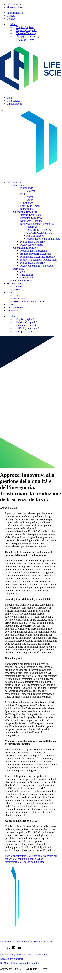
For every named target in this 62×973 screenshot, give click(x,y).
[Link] (9, 948)
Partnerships (26, 208)
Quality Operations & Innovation (37, 265)
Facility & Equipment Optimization (38, 259)
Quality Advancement (31, 244)
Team (16, 295)
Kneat (29, 196)
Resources (18, 268)
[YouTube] (19, 948)
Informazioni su (15, 12)
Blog (22, 271)
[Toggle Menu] (1, 110)
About (10, 292)
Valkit (29, 199)
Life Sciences (14, 4)
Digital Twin (26, 187)
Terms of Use (24, 954)
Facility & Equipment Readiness (37, 223)
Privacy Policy (7, 954)
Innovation (18, 185)
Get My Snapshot (22, 280)
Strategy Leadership (30, 214)
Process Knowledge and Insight (43, 238)
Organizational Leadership (33, 250)
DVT (22, 193)
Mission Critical (15, 7)
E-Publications (27, 277)
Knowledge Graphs (30, 205)
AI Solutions (26, 202)
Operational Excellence (25, 247)
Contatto (11, 18)
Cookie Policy (39, 954)
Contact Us (12, 310)
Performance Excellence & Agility (38, 256)
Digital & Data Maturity (32, 241)
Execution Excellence (31, 217)
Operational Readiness (25, 211)
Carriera (11, 15)
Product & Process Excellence (35, 253)
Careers (11, 304)
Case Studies (26, 274)
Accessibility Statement (12, 958)
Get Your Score (15, 307)
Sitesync (30, 190)
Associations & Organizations (28, 301)
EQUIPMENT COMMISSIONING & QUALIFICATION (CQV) (40, 229)
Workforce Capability (31, 220)
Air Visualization (35, 235)
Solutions (18, 286)
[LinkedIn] (14, 948)
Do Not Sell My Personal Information (19, 963)
